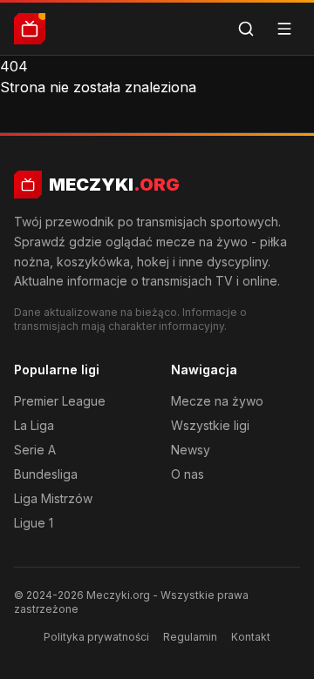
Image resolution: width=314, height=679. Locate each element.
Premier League (60, 400)
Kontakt (250, 636)
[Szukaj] (246, 28)
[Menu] (284, 28)
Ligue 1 (33, 522)
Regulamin (190, 636)
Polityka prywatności (96, 636)
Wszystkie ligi (210, 425)
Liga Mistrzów (53, 498)
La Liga (34, 425)
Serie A (35, 449)
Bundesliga (46, 474)
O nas (187, 474)
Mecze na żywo (217, 400)
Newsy (190, 449)
